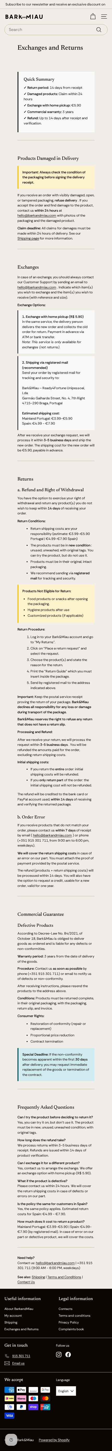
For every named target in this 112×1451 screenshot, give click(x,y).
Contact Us (26, 1282)
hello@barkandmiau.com (36, 215)
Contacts (65, 1309)
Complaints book (71, 1329)
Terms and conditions (74, 1316)
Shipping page (28, 238)
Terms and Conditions (64, 1277)
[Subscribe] (91, 1432)
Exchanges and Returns (21, 1329)
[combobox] (56, 29)
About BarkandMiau (18, 1309)
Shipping (38, 1277)
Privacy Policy (69, 1322)
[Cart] (93, 16)
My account (13, 1316)
